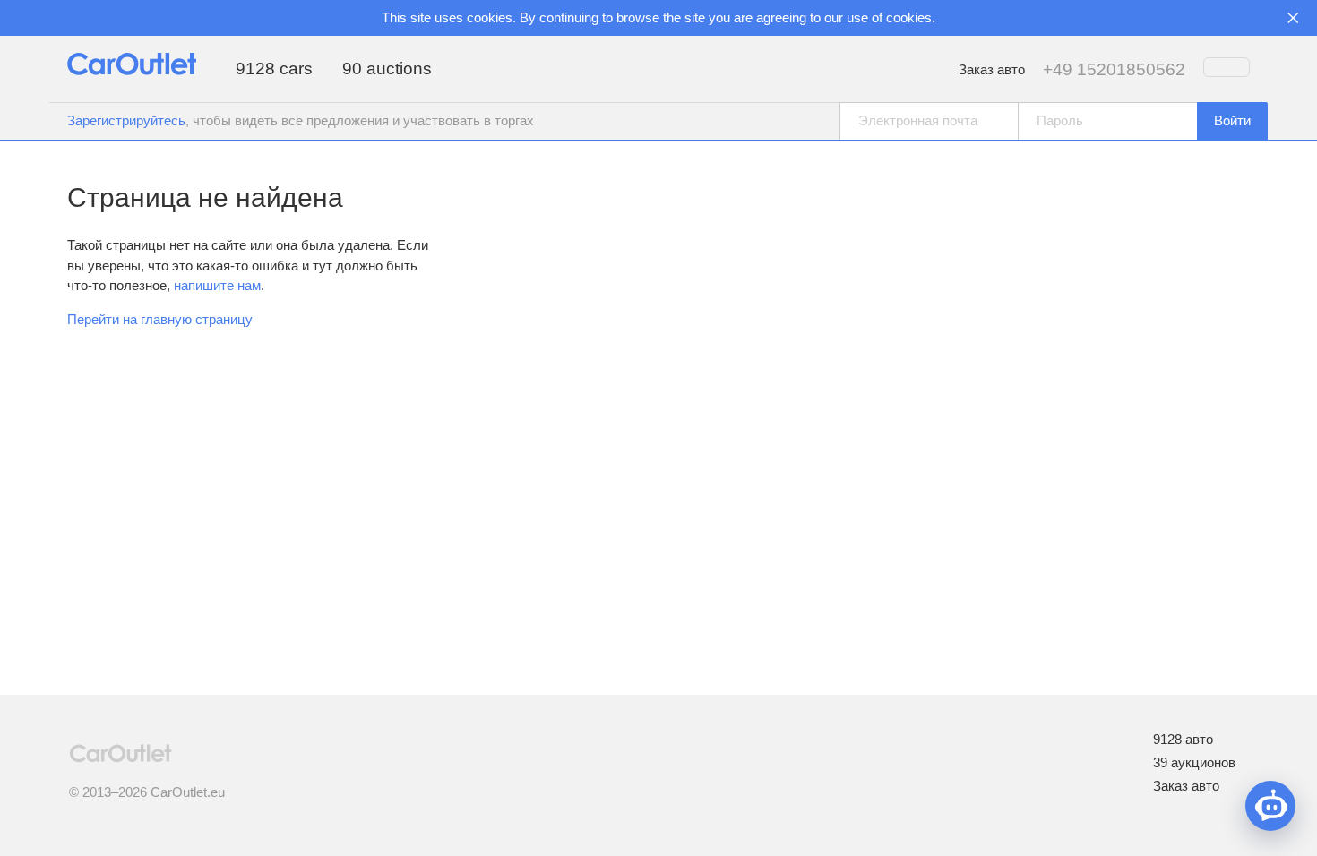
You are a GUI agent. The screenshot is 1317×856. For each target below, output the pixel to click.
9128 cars (274, 68)
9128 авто (1183, 739)
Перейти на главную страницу (160, 319)
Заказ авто (992, 69)
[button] (1232, 121)
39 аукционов (1194, 762)
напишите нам (217, 285)
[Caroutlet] (131, 70)
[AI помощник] (1270, 806)
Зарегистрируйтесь (126, 120)
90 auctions (387, 68)
